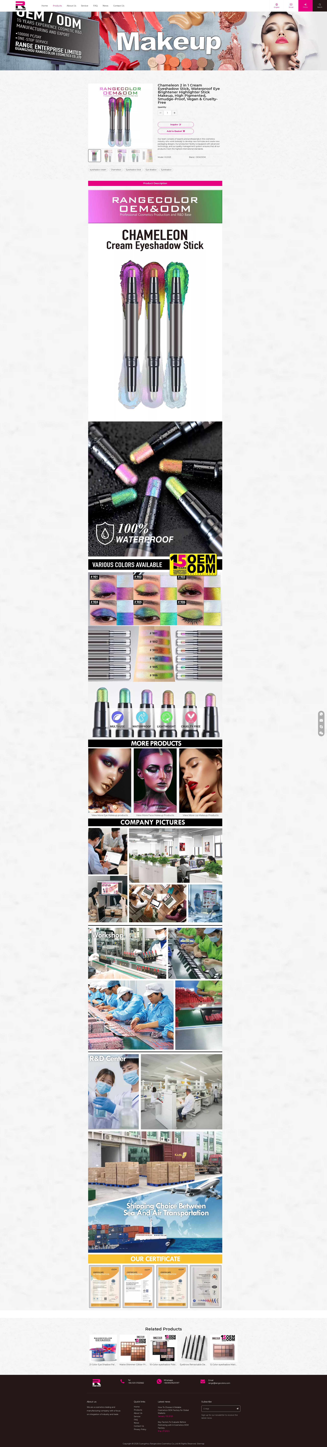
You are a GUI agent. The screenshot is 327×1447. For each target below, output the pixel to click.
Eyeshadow (166, 170)
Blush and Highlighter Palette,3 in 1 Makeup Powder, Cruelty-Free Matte (224, 1364)
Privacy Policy (140, 1429)
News (105, 5)
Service (84, 5)
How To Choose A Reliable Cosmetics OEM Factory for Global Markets (173, 1410)
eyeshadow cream (98, 170)
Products (57, 5)
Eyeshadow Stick (133, 170)
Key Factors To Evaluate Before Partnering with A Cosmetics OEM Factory (173, 1425)
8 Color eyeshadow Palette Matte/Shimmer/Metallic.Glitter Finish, (133, 1364)
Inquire (174, 124)
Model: (161, 157)
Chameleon (116, 170)
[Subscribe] (237, 1409)
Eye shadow (151, 170)
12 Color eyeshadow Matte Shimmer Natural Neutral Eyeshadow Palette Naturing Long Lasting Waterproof (103, 1364)
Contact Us (118, 5)
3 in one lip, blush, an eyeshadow (193, 1364)
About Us (71, 5)
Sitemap (200, 1444)
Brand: (192, 157)
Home (45, 5)
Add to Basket (174, 131)
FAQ (95, 5)
